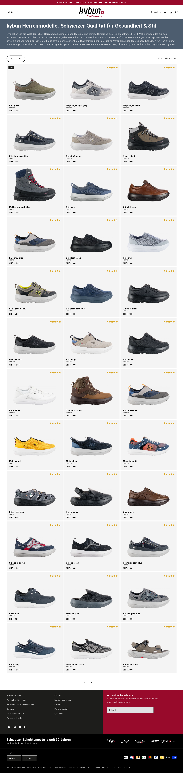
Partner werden (61, 709)
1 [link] (84, 682)
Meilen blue (71, 461)
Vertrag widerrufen (15, 718)
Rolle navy (14, 664)
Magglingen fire (131, 461)
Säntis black (129, 156)
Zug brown (128, 512)
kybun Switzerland (19, 767)
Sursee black (72, 563)
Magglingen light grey (76, 105)
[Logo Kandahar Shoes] (140, 741)
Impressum (106, 767)
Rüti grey (127, 258)
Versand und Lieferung (17, 700)
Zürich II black (130, 309)
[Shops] (165, 12)
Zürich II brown (130, 207)
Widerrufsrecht (60, 767)
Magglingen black (131, 105)
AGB (89, 767)
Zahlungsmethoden (15, 713)
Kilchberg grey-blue (18, 156)
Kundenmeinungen (63, 700)
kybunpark (59, 713)
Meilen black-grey (75, 664)
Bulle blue (14, 614)
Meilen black (15, 360)
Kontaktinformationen (121, 767)
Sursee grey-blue (131, 614)
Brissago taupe (130, 664)
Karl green (14, 105)
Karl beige (71, 360)
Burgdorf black (73, 258)
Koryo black (72, 512)
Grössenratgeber (14, 695)
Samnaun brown (74, 410)
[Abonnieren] (150, 710)
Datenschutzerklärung (77, 767)
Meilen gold (15, 461)
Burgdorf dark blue (75, 309)
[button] (5, 12)
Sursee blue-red (17, 563)
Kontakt (58, 695)
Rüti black (128, 360)
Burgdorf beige (73, 156)
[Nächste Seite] (98, 682)
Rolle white (14, 410)
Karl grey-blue (16, 258)
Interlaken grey (16, 512)
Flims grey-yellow (18, 309)
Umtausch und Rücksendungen (20, 704)
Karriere (58, 704)
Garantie (10, 709)
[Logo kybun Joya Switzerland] (163, 741)
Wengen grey (72, 614)
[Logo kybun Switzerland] (111, 741)
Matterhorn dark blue (19, 207)
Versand (97, 767)
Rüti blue (70, 207)
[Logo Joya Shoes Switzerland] (125, 741)
